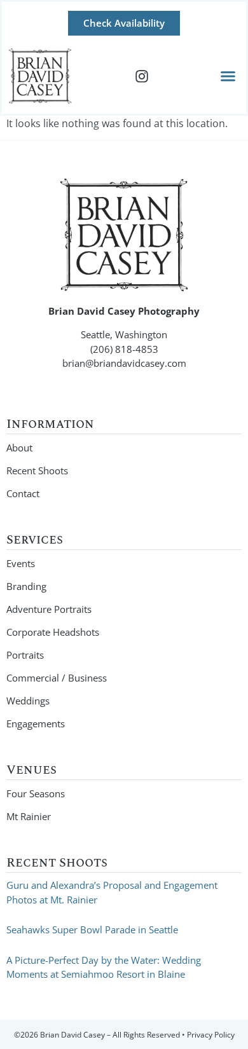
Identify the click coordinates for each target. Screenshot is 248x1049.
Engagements (35, 723)
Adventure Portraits (49, 609)
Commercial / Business (56, 677)
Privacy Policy (211, 1034)
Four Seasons (35, 793)
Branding (26, 586)
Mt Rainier (28, 816)
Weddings (28, 700)
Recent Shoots (37, 470)
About (19, 447)
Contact (22, 493)
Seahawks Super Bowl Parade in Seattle (92, 929)
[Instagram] (142, 76)
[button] (228, 76)
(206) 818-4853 (124, 349)
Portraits (25, 654)
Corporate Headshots (52, 632)
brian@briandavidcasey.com (124, 363)
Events (20, 563)
